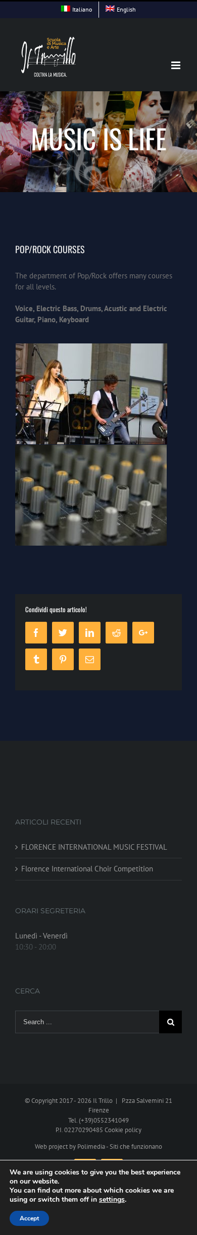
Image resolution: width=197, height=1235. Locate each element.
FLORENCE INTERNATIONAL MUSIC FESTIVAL (94, 847)
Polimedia (91, 1146)
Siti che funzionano (136, 1146)
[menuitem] (76, 10)
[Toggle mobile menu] (176, 65)
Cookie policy (123, 1130)
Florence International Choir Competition (87, 868)
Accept (29, 1218)
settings (112, 1199)
